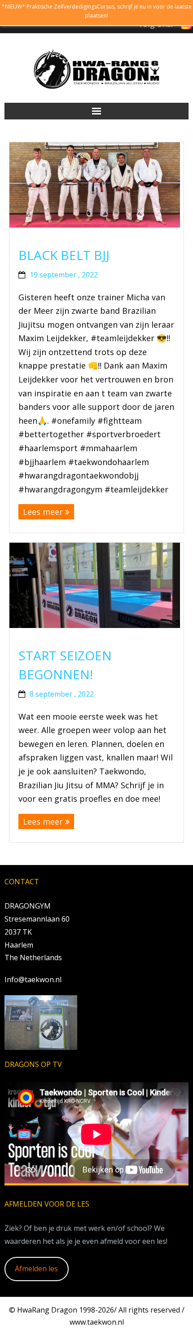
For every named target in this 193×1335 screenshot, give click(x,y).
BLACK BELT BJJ (64, 254)
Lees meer (43, 511)
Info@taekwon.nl (32, 979)
